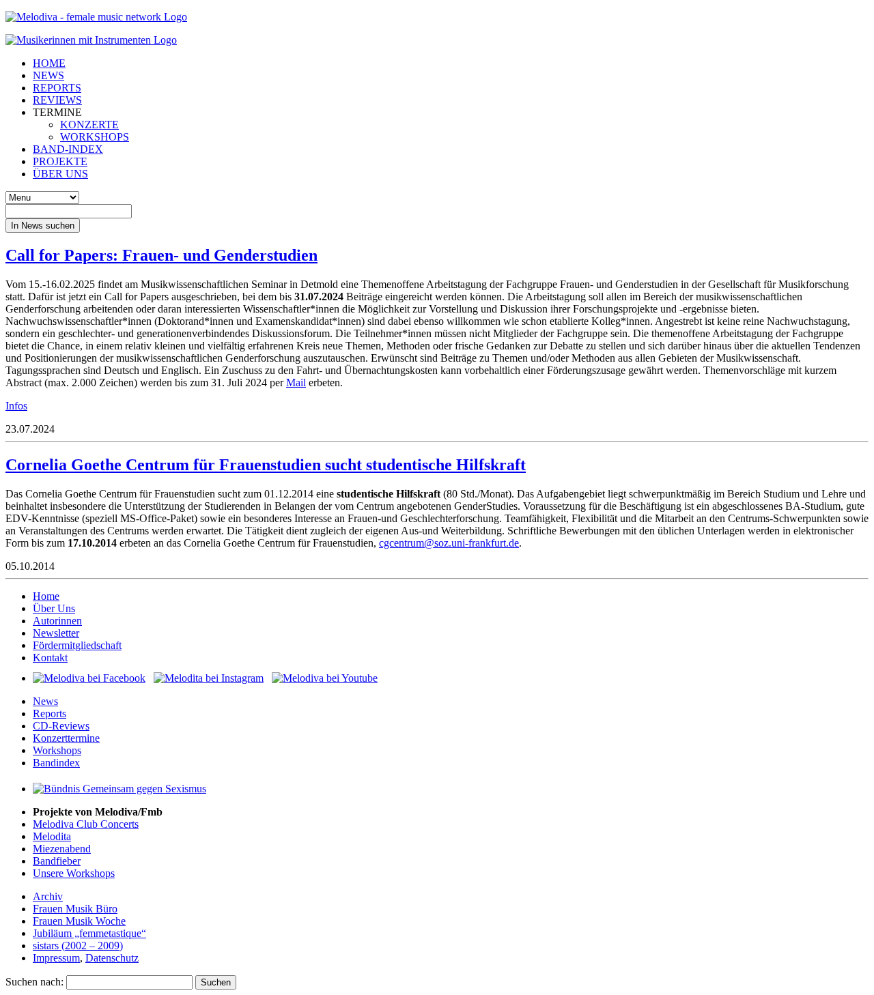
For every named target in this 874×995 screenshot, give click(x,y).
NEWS (48, 75)
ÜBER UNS (60, 173)
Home (46, 596)
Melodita (52, 836)
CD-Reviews (61, 726)
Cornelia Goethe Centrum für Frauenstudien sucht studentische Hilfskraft (265, 465)
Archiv (48, 896)
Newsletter (56, 633)
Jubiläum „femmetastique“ (89, 933)
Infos (16, 406)
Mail (296, 382)
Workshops (57, 750)
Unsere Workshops (74, 873)
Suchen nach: (34, 981)
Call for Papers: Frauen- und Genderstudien (161, 255)
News (45, 701)
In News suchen (42, 225)
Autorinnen (57, 620)
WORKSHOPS (94, 137)
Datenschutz (112, 958)
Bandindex (56, 762)
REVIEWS (57, 100)
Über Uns (54, 608)
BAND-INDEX (68, 149)
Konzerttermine (66, 738)
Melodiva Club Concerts (86, 824)
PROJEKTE (60, 161)
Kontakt (50, 657)
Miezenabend (62, 848)
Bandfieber (57, 861)
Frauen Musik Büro (75, 908)
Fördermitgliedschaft (77, 645)
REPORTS (57, 87)
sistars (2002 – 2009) (78, 945)
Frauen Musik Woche (79, 921)
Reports (49, 713)
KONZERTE (89, 124)
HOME (49, 63)
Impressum (56, 958)
